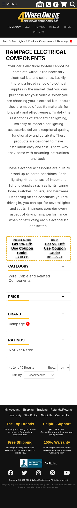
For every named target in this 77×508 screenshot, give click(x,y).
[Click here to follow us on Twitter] (24, 473)
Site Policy (31, 415)
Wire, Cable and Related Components (29, 278)
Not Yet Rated (21, 350)
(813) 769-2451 (56, 429)
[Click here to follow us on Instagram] (38, 473)
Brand (36, 314)
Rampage (17, 324)
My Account (12, 409)
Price (36, 296)
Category (36, 266)
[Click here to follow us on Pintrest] (52, 473)
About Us (46, 415)
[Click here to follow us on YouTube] (67, 473)
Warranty (15, 415)
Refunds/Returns (61, 409)
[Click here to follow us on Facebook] (10, 473)
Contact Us (62, 415)
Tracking (42, 409)
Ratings (36, 340)
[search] (73, 4)
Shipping (28, 409)
